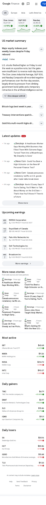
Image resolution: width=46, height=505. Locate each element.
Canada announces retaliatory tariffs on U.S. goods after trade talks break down (28, 176)
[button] (36, 4)
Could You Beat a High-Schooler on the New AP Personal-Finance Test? (28, 164)
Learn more (35, 475)
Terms (17, 486)
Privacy (34, 481)
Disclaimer (27, 486)
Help (10, 481)
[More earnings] (23, 263)
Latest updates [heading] (13, 136)
